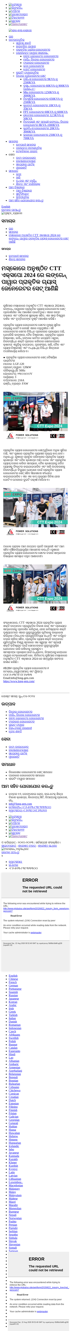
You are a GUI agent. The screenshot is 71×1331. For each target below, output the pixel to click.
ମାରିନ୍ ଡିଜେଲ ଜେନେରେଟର (38, 59)
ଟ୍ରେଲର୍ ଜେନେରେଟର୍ (36, 62)
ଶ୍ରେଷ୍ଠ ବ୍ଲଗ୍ (27, 845)
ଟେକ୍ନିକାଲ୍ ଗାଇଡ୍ (26, 151)
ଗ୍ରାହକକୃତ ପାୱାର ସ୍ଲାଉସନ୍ (32, 52)
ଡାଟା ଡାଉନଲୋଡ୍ (26, 157)
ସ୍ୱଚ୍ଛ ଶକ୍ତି (23, 43)
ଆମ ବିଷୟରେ (17, 187)
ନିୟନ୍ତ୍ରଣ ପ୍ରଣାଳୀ (20, 728)
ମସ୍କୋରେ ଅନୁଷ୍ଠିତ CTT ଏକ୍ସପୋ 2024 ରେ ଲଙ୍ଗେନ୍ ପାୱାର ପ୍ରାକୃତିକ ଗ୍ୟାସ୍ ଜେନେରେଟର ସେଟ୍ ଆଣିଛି (39, 238)
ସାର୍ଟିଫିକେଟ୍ (22, 193)
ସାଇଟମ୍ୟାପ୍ (8, 845)
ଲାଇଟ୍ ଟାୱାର (16, 724)
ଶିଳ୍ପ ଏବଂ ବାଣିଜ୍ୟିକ (28, 184)
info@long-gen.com (20, 803)
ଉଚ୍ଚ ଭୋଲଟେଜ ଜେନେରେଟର (40, 56)
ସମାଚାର (13, 141)
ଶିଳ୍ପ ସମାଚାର (17, 259)
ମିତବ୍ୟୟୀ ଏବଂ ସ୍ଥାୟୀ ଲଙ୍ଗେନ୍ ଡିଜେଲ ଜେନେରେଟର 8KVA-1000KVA (45, 123)
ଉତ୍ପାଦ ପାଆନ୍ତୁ (11, 209)
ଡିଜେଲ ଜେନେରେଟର (20, 711)
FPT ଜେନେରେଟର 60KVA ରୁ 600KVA (45, 111)
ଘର (11, 36)
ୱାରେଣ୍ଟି (21, 167)
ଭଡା (18, 174)
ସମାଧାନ (13, 170)
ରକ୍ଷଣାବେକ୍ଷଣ (26, 161)
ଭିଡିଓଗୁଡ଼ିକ (22, 197)
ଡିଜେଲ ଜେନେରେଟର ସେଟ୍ (31, 75)
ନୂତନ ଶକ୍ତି (15, 731)
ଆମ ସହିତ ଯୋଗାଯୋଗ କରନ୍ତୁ (26, 200)
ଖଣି (18, 177)
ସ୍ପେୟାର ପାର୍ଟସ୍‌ (25, 164)
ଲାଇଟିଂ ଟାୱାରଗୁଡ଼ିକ (27, 72)
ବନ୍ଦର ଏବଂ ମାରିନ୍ (26, 180)
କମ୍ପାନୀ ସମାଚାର (26, 144)
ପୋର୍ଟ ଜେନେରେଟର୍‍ (34, 69)
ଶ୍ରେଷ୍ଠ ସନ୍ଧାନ (47, 845)
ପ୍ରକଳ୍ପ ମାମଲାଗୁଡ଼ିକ (29, 147)
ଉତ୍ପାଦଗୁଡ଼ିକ (17, 39)
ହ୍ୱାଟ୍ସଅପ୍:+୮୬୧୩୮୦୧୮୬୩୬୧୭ (28, 810)
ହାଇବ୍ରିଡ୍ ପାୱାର (26, 46)
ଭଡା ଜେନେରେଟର (33, 66)
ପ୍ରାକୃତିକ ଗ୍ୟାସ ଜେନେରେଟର (33, 49)
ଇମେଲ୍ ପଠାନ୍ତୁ (10, 852)
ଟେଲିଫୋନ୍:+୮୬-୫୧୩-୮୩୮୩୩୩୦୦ (30, 807)
